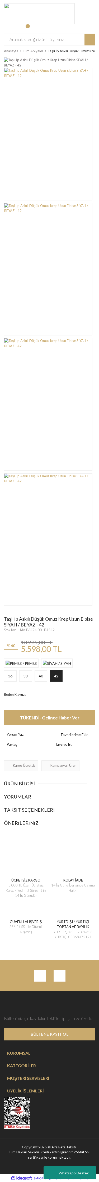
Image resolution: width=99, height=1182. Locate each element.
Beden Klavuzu (15, 694)
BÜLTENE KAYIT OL (49, 1034)
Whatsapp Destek (74, 1173)
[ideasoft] (21, 1178)
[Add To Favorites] (73, 735)
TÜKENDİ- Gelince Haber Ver (49, 717)
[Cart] (30, 29)
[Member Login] (8, 29)
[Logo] (39, 13)
